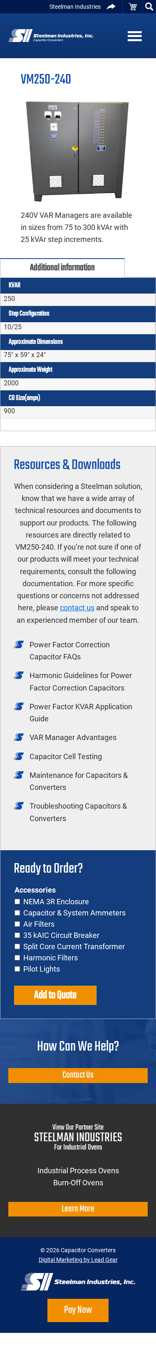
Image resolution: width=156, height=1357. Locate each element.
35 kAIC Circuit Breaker (61, 935)
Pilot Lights (41, 969)
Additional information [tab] (62, 268)
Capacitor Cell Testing (66, 756)
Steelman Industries (75, 6)
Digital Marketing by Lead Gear (78, 1259)
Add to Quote (55, 995)
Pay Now (78, 1310)
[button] (149, 6)
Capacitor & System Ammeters (74, 912)
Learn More (78, 1209)
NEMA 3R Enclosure (56, 901)
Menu (139, 35)
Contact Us (78, 1075)
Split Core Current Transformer (74, 946)
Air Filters (38, 924)
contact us (77, 607)
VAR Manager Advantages (73, 737)
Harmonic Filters (50, 957)
